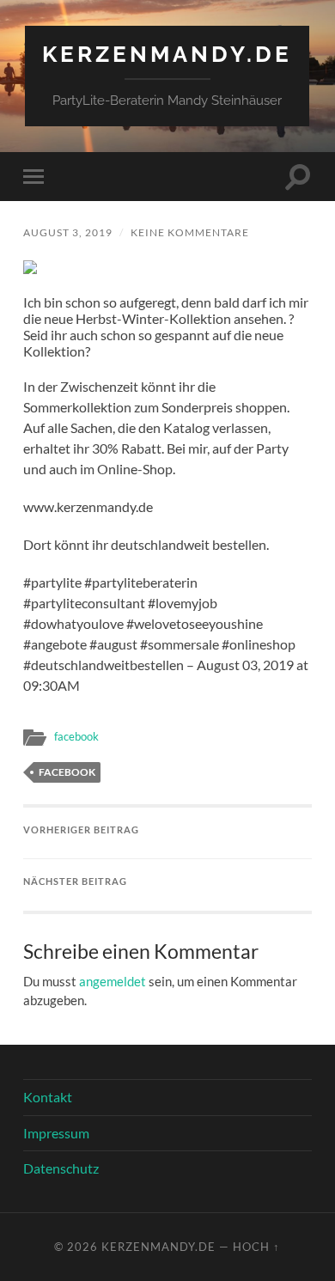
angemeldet (112, 981)
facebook (76, 736)
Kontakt (47, 1097)
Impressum (56, 1133)
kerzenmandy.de (167, 53)
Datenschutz (61, 1168)
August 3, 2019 (68, 232)
